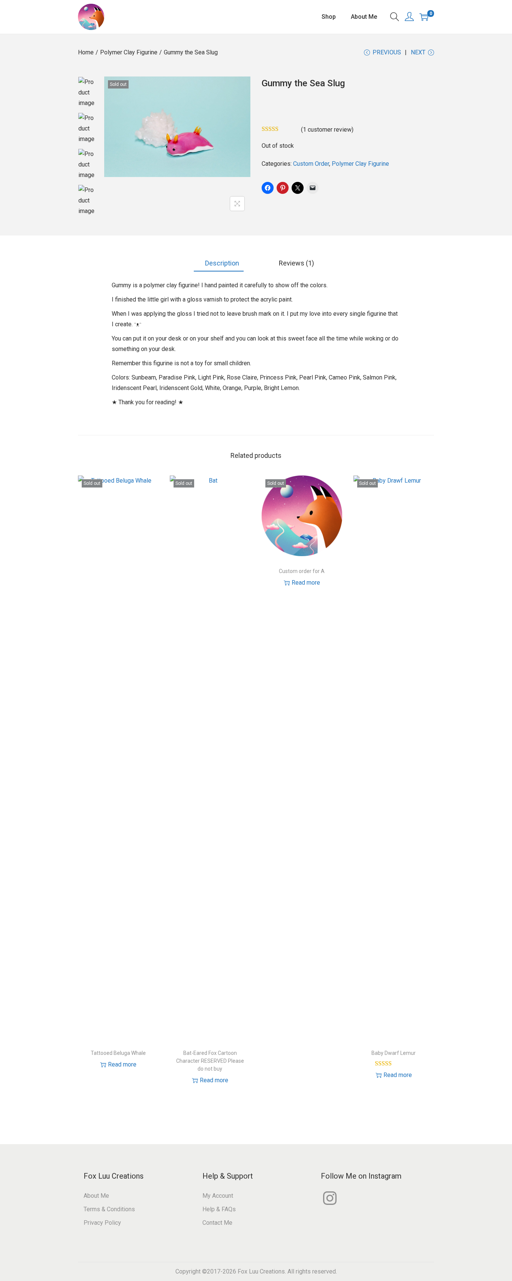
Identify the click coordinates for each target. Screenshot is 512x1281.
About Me (96, 1195)
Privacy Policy (102, 1222)
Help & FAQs (219, 1209)
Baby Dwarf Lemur (393, 1053)
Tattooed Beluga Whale (118, 1053)
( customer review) (327, 129)
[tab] (219, 264)
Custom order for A (302, 571)
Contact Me (217, 1222)
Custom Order (311, 163)
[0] (423, 16)
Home (86, 52)
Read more (122, 1064)
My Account (217, 1195)
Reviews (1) (295, 263)
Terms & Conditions (109, 1209)
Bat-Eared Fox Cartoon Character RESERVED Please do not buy (210, 1061)
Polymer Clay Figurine (128, 52)
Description (221, 263)
